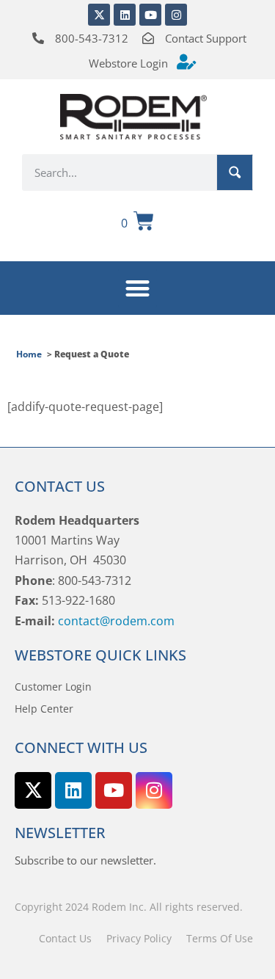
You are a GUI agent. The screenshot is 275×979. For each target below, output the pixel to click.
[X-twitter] (99, 15)
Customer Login (53, 687)
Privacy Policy (139, 938)
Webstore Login (128, 63)
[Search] (234, 172)
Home (29, 354)
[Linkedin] (125, 15)
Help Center (44, 709)
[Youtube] (150, 15)
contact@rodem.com (116, 621)
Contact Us (65, 938)
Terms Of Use (219, 938)
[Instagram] (176, 15)
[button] (137, 288)
